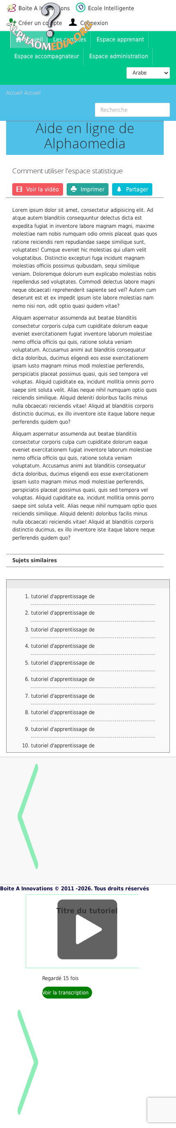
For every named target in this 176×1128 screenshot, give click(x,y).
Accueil (14, 93)
